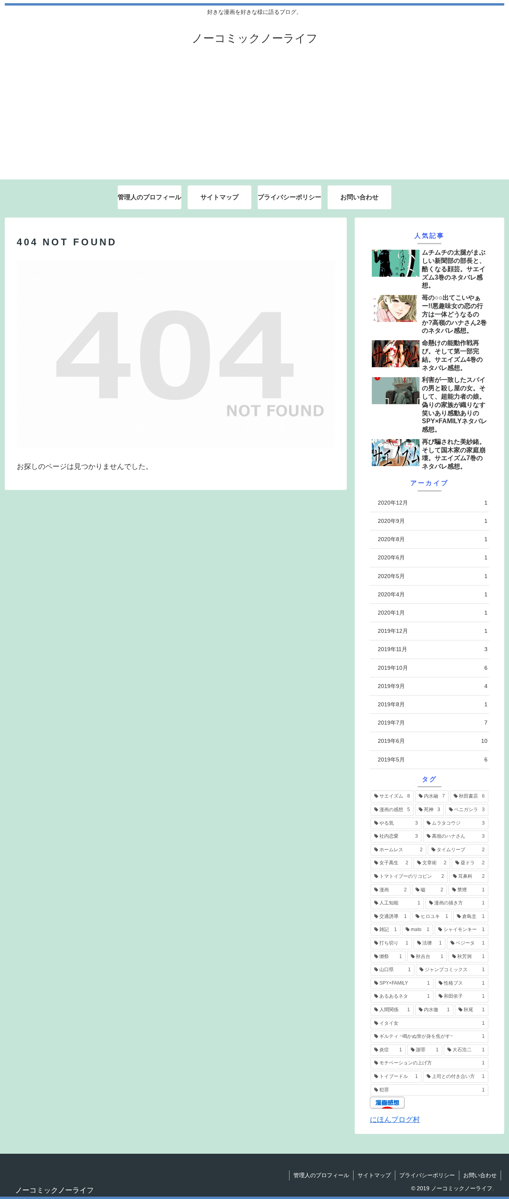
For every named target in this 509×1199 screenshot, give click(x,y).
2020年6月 (433, 557)
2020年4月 (433, 594)
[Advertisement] (254, 119)
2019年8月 (433, 704)
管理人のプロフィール (321, 1175)
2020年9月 (433, 521)
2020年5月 (433, 576)
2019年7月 (433, 722)
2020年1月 (433, 612)
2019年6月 (433, 741)
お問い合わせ (480, 1175)
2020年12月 (433, 502)
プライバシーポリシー (427, 1175)
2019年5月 (433, 759)
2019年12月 (433, 631)
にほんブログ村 (395, 1120)
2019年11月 (433, 649)
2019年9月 (433, 686)
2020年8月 (433, 539)
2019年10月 (433, 668)
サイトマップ (374, 1175)
